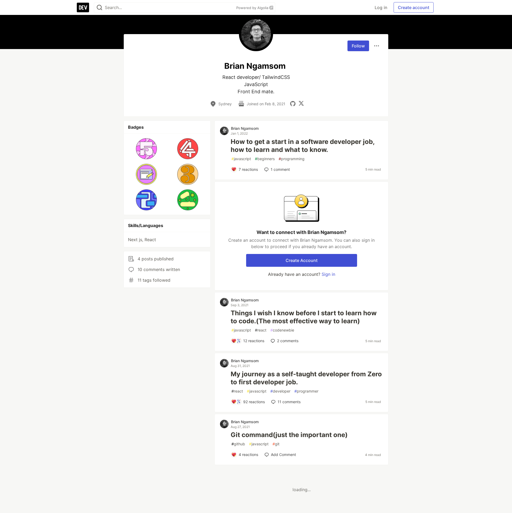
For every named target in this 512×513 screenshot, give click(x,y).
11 (289, 401)
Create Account (302, 260)
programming (292, 158)
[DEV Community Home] (83, 7)
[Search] (99, 8)
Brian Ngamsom (245, 128)
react (260, 330)
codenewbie (282, 330)
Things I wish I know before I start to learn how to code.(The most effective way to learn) (304, 317)
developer (280, 391)
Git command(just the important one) (289, 435)
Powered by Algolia (252, 8)
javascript (241, 158)
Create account (413, 7)
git (276, 444)
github (238, 444)
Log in (381, 7)
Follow (358, 46)
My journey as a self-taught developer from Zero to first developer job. (306, 378)
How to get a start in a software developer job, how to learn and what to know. (302, 146)
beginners (265, 158)
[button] (146, 148)
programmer (306, 391)
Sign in (328, 274)
